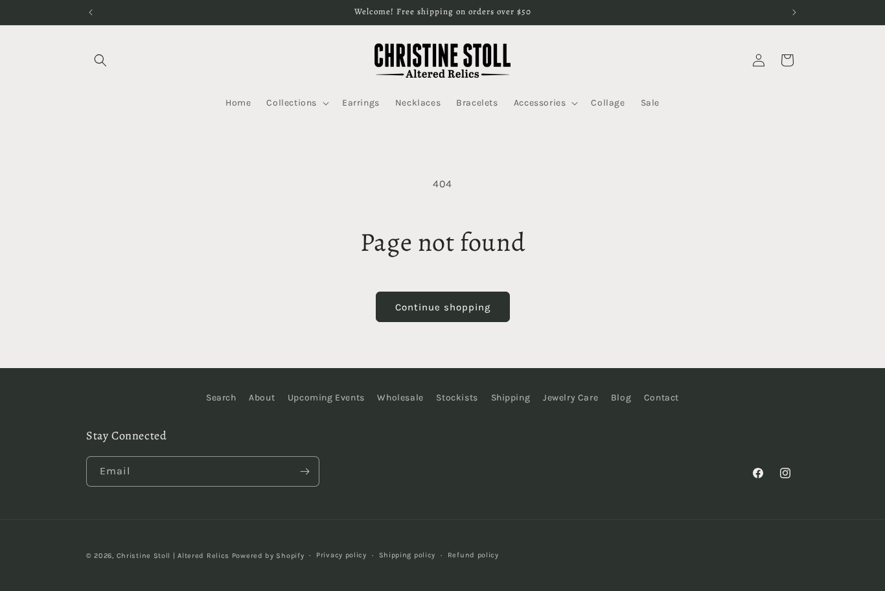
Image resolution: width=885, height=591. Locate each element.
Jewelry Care (570, 397)
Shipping (511, 397)
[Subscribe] (304, 471)
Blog (621, 397)
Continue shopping (442, 307)
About (262, 397)
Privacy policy (341, 555)
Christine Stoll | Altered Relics (173, 555)
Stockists (456, 397)
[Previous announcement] (90, 12)
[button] (100, 60)
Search (221, 397)
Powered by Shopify (268, 555)
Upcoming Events (326, 397)
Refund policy (473, 555)
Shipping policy (407, 555)
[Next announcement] (794, 12)
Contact (661, 397)
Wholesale (400, 397)
